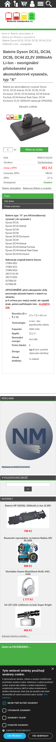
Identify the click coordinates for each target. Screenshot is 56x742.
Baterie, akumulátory (11, 188)
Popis (7, 196)
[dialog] (28, 703)
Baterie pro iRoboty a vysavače (37, 188)
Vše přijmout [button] (14, 736)
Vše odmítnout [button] (40, 736)
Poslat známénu (12, 206)
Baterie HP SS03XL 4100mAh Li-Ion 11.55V (28, 505)
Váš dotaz (9, 201)
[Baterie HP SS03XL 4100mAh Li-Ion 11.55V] (28, 517)
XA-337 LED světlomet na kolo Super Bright (28, 605)
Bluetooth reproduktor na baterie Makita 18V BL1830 (28, 539)
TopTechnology (45, 162)
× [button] (52, 669)
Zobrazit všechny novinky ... (15, 636)
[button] (28, 730)
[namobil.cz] (28, 462)
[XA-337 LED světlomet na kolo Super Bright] (28, 616)
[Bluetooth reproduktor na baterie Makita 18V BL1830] (28, 552)
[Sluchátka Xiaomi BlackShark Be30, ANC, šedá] (28, 585)
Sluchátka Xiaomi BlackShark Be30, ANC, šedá (28, 572)
